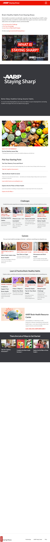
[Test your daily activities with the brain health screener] (24, 343)
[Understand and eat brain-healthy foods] (25, 133)
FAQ (46, 539)
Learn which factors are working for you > (12, 181)
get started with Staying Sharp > (17, 31)
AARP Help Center (38, 539)
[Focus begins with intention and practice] (30, 210)
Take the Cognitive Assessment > (10, 169)
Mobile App (28, 539)
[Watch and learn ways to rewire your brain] (18, 280)
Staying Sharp (7, 540)
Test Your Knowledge (8, 26)
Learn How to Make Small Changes (11, 28)
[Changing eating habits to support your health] (43, 210)
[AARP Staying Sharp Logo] (11, 3)
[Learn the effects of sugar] (24, 246)
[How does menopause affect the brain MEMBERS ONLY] (41, 246)
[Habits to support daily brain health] (6, 280)
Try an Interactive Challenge (10, 24)
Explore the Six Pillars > (8, 191)
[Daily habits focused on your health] (6, 210)
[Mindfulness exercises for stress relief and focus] (43, 280)
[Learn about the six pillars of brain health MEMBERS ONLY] (41, 343)
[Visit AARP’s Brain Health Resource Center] (13, 314)
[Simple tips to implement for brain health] (30, 280)
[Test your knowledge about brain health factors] (8, 246)
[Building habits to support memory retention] (18, 210)
